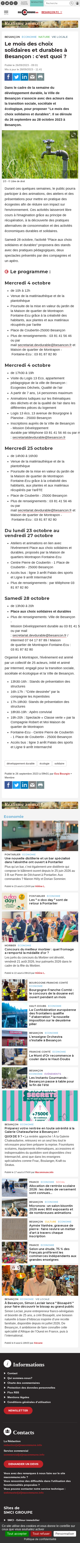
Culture (50, 1221)
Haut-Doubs (37, 1006)
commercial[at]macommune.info (24, 1454)
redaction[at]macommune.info (23, 1445)
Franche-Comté (40, 1051)
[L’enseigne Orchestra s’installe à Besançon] (14, 1038)
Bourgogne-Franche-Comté (48, 982)
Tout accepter (17, 1533)
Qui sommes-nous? (19, 1378)
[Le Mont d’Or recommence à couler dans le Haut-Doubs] (14, 1056)
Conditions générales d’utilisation (29, 1402)
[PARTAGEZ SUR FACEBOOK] (8, 77)
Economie (29, 37)
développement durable (21, 763)
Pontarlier (12, 854)
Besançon (12, 37)
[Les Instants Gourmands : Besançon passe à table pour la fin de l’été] (14, 1075)
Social (60, 1182)
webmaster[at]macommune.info (24, 1492)
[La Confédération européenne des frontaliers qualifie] (14, 1011)
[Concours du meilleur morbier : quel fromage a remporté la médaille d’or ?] (40, 926)
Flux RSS (13, 1392)
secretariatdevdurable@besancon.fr (38, 437)
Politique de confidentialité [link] (40, 1539)
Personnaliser (64, 1533)
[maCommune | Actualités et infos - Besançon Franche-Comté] (28, 12)
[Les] (14, 901)
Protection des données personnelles (31, 1387)
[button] (71, 3)
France (34, 1182)
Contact (12, 1373)
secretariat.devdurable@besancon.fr (45, 345)
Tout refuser (41, 1533)
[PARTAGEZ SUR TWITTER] (16, 77)
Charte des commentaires (23, 1382)
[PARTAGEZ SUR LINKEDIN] (24, 77)
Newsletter (18, 1410)
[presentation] (65, 174)
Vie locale (60, 37)
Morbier (10, 945)
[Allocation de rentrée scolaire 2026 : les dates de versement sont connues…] (14, 1187)
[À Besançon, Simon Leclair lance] (40, 1280)
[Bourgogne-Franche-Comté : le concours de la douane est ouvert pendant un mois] (14, 987)
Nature (44, 37)
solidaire (59, 763)
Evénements (52, 1074)
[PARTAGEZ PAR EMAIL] (32, 77)
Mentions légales (18, 1397)
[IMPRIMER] (40, 77)
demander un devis (23, 1464)
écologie (44, 763)
